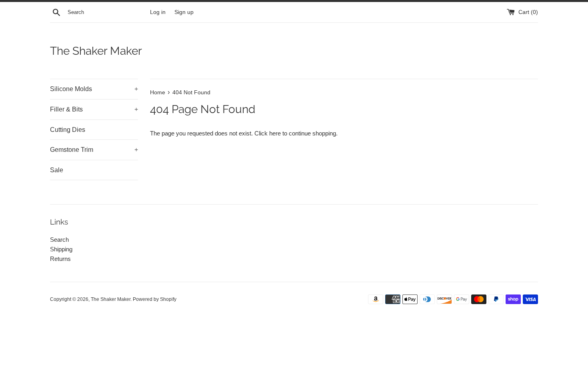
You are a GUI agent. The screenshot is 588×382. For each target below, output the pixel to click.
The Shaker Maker (96, 51)
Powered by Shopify (154, 299)
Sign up (184, 12)
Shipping (61, 249)
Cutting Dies (67, 129)
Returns (60, 258)
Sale (56, 170)
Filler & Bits (94, 109)
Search (59, 239)
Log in (158, 12)
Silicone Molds (94, 89)
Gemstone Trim (94, 149)
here (275, 133)
